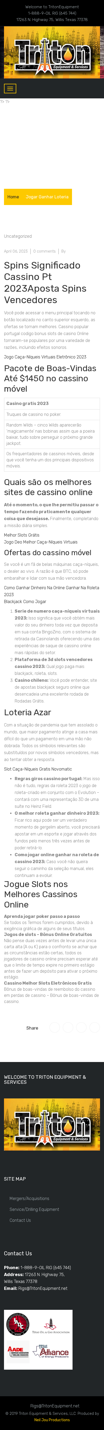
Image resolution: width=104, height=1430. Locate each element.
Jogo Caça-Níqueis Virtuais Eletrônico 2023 (45, 356)
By (63, 251)
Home (13, 196)
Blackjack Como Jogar (25, 601)
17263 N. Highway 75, (45, 1274)
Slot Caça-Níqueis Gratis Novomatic (38, 769)
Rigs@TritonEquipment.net (42, 1288)
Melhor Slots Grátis (21, 535)
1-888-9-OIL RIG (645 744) (46, 1267)
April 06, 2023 (16, 251)
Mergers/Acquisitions (29, 1198)
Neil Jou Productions (52, 1420)
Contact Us (20, 1220)
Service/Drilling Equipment (34, 1209)
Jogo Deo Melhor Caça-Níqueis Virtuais (41, 542)
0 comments (44, 251)
